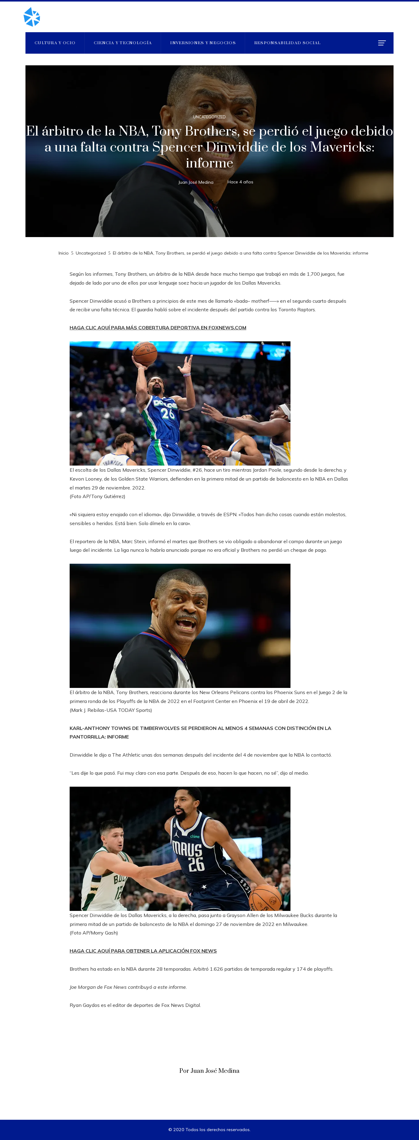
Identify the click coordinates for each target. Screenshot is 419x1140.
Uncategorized (209, 117)
